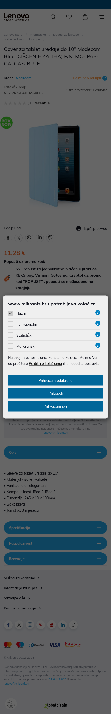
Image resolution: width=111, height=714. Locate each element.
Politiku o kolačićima (45, 363)
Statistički (24, 335)
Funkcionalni (26, 324)
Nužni (21, 313)
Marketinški (25, 346)
